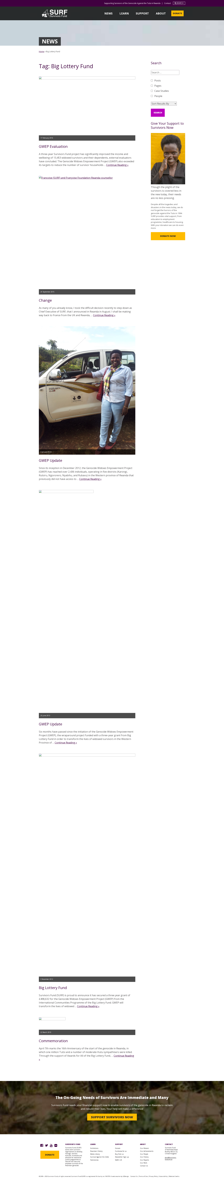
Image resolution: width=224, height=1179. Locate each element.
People (158, 96)
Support (142, 13)
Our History (144, 1157)
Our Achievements (146, 1151)
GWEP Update (50, 460)
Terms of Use (143, 1176)
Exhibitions (94, 1148)
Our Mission (144, 1148)
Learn (124, 13)
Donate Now (168, 236)
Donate (177, 13)
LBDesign (126, 1176)
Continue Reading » (117, 165)
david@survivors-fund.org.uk (170, 1158)
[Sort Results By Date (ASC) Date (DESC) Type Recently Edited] (164, 104)
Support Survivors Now (112, 1117)
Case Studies (161, 91)
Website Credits (174, 1176)
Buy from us (119, 1154)
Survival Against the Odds (99, 1157)
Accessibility (163, 1176)
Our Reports (144, 1160)
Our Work (143, 1163)
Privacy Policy (153, 1176)
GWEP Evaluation (53, 146)
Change (45, 300)
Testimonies (94, 1160)
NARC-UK (118, 1160)
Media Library (95, 1154)
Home (41, 51)
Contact (167, 3)
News (108, 13)
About (161, 13)
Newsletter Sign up (122, 1157)
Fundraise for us (120, 1151)
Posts (157, 80)
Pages (157, 85)
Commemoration (53, 1040)
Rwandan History (96, 1151)
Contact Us (144, 1166)
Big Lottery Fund (53, 987)
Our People (144, 1154)
